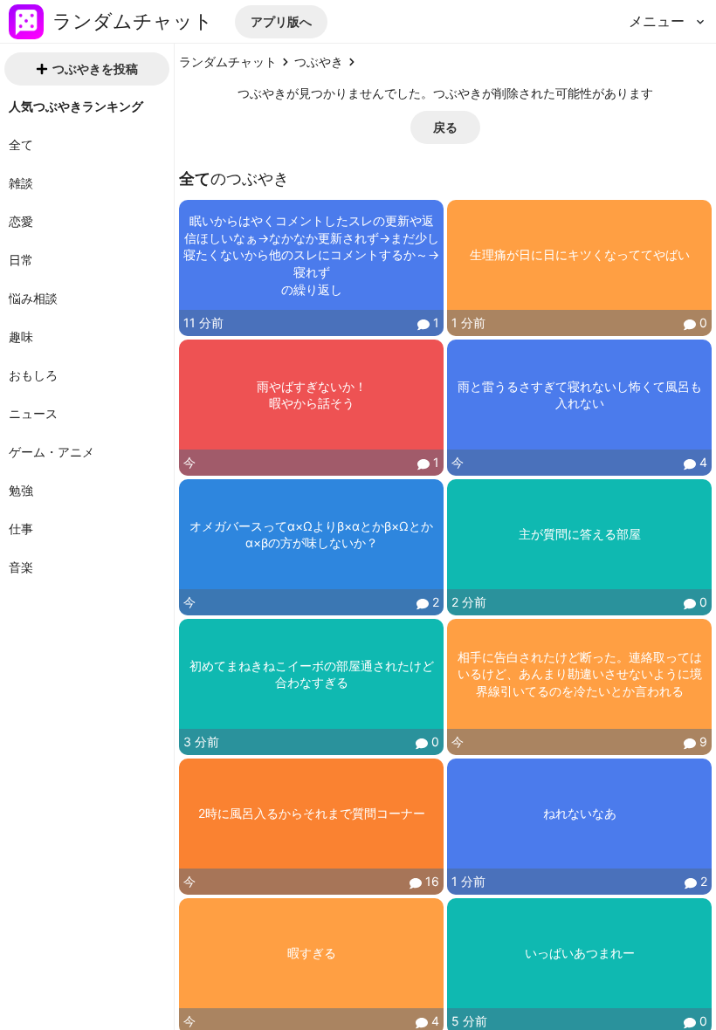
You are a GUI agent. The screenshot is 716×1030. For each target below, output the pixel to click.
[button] (281, 21)
